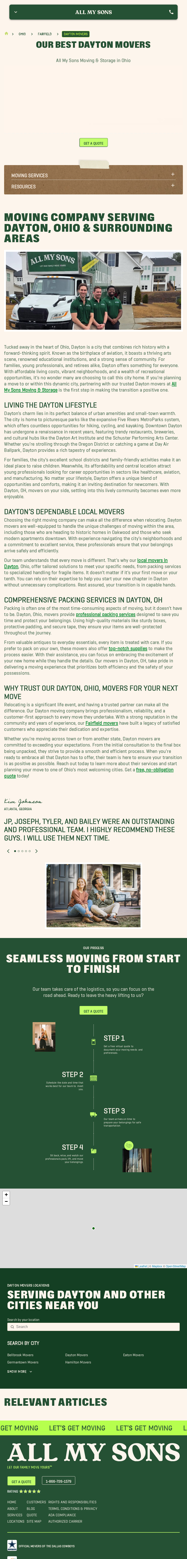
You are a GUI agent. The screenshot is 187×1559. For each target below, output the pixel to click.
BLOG (31, 1507)
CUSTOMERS (36, 1501)
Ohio (22, 34)
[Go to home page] (6, 34)
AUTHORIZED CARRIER (65, 1520)
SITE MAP (34, 1520)
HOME (11, 1501)
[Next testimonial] (36, 851)
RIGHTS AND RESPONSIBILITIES (72, 1501)
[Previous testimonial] (8, 851)
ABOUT (12, 1507)
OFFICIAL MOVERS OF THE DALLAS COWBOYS (47, 1545)
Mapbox (157, 1266)
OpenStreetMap (176, 1266)
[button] (93, 174)
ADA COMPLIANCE (62, 1514)
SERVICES (14, 1514)
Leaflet (142, 1266)
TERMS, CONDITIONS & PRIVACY (72, 1507)
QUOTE (32, 1514)
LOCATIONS (15, 1520)
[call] (171, 12)
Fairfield (45, 34)
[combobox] (96, 1327)
